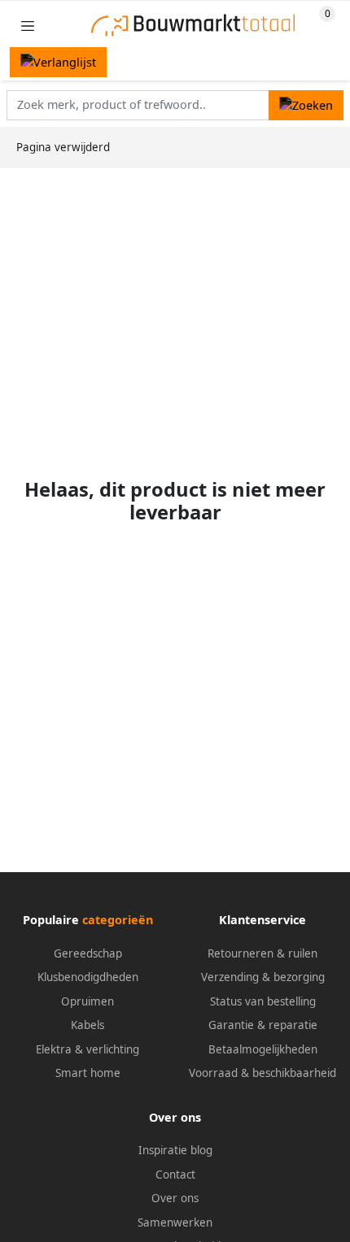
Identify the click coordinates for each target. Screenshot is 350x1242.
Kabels (87, 1025)
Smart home (87, 1073)
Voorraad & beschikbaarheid (262, 1073)
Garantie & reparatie (262, 1025)
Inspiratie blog (175, 1150)
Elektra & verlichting (87, 1049)
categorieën (117, 919)
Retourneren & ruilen (262, 953)
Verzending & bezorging (263, 977)
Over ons (175, 1198)
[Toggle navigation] (28, 25)
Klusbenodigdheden (87, 977)
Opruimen (87, 1001)
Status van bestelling (263, 1001)
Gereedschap (88, 953)
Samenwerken (175, 1222)
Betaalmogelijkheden (262, 1049)
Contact (175, 1174)
